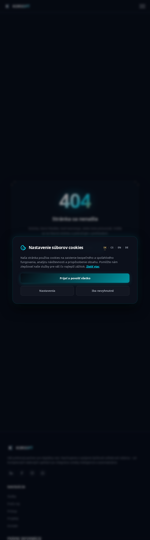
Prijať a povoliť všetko (75, 278)
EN (119, 247)
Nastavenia (47, 291)
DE (126, 247)
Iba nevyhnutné (103, 291)
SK (105, 247)
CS (112, 247)
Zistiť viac (92, 266)
